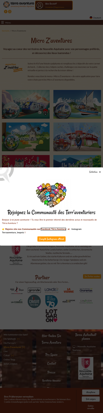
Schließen (94, 172)
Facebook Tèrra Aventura (53, 229)
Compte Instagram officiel (51, 239)
